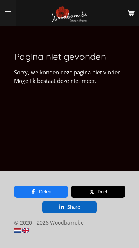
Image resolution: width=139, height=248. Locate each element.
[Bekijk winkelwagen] (131, 13)
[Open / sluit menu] (8, 13)
